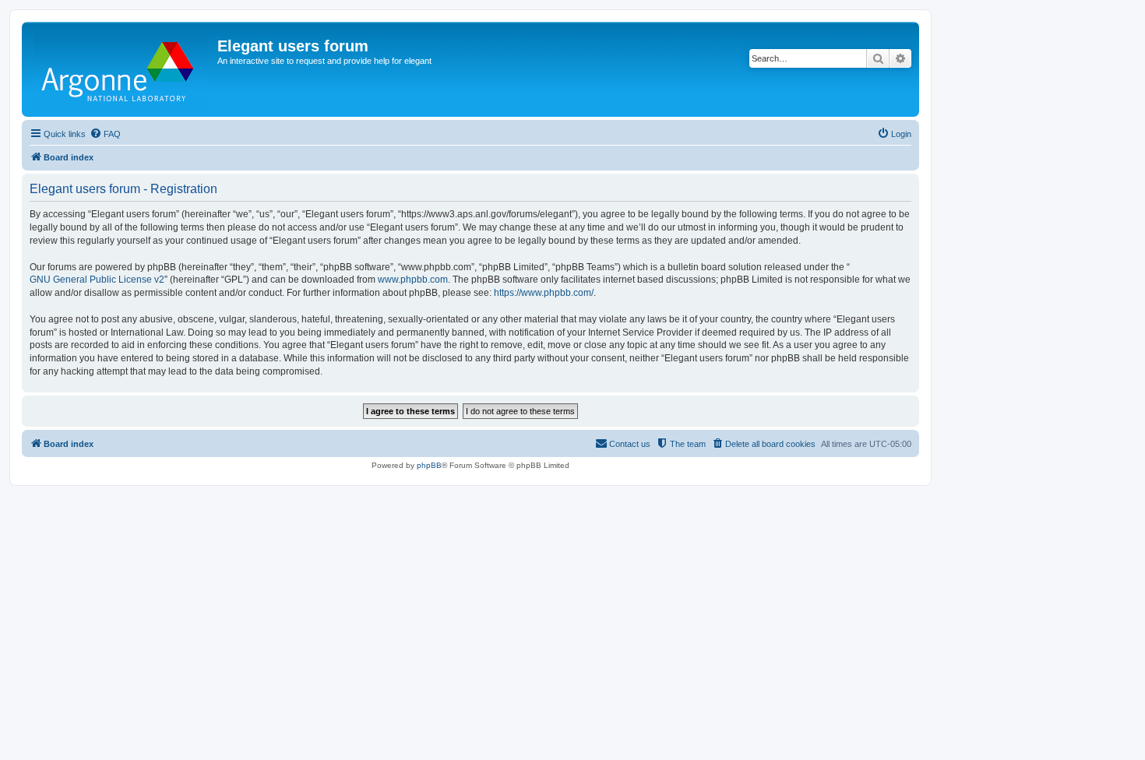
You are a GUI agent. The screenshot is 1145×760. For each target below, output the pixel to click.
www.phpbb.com (413, 279)
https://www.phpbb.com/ (544, 292)
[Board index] (121, 69)
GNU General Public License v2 (97, 279)
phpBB (429, 465)
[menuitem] (105, 134)
